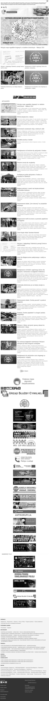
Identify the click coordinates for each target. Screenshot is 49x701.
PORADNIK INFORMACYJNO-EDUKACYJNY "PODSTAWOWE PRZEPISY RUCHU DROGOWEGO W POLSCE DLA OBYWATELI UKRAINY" (23, 641)
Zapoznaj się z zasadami (29, 690)
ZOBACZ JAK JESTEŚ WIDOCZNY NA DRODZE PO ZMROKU (26, 635)
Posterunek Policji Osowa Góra (23, 670)
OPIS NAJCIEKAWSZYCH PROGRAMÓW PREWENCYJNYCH (13, 645)
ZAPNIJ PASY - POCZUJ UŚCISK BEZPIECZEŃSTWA (24, 632)
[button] (47, 7)
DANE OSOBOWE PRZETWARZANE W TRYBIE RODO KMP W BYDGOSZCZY (17, 660)
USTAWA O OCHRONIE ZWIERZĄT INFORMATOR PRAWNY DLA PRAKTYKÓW (17, 652)
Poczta (44, 674)
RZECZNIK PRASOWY (20, 667)
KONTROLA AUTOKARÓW (6, 632)
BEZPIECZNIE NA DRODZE (6, 635)
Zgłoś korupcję (30, 674)
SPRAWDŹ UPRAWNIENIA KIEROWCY (9, 636)
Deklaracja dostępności (6, 675)
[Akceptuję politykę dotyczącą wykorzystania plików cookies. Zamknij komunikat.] (47, 1)
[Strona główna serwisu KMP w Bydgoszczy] (1, 7)
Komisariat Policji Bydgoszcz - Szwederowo (23, 669)
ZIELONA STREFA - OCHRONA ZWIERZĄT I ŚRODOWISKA (13, 650)
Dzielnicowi (3, 656)
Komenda (2, 654)
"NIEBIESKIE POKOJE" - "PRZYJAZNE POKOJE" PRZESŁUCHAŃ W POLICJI (16, 648)
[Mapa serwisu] (4, 7)
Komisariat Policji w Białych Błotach (8, 674)
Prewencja (3, 643)
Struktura (16, 621)
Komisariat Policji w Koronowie (24, 672)
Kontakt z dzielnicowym (21, 674)
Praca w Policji (22, 621)
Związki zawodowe (29, 621)
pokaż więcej (24, 371)
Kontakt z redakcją (3, 687)
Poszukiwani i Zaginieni (5, 625)
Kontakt (2, 665)
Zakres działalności (38, 621)
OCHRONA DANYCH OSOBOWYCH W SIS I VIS (11, 663)
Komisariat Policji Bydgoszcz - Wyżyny (38, 670)
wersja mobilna (3, 696)
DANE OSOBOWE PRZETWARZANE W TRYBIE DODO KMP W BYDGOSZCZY (17, 661)
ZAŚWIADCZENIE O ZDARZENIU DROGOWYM (11, 633)
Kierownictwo (10, 621)
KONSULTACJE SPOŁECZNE (41, 652)
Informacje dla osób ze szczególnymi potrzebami (11, 623)
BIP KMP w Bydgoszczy (32, 682)
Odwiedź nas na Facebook (6, 682)
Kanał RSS (1, 682)
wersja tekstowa (3, 698)
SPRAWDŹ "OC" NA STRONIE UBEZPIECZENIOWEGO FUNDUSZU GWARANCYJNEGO (19, 638)
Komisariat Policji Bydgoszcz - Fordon (8, 672)
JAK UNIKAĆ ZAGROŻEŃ (39, 648)
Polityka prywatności (28, 691)
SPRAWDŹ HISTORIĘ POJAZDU (24, 636)
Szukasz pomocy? (38, 674)
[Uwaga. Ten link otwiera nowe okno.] (2, 389)
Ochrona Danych (4, 657)
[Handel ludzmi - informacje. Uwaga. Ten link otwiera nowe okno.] (24, 583)
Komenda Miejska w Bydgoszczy (7, 667)
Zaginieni (9, 627)
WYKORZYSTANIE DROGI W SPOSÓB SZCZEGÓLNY (33, 633)
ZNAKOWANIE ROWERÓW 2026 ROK (9, 647)
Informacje (3, 619)
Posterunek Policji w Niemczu (7, 669)
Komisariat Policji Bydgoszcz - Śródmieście (34, 667)
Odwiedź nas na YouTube (4, 682)
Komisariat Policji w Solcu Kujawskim (38, 672)
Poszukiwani (3, 627)
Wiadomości (3, 621)
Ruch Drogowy (4, 629)
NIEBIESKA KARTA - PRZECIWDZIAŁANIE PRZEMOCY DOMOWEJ (31, 647)
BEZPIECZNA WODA (31, 645)
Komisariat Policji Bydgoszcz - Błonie (8, 670)
